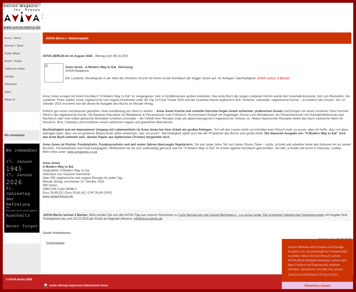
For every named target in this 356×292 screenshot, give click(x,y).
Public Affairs (12, 53)
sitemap (63, 285)
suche (53, 285)
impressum (76, 285)
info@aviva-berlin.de (148, 218)
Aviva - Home (12, 38)
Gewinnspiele (55, 243)
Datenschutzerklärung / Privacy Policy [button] (313, 274)
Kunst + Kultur (13, 61)
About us (9, 99)
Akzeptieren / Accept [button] (317, 285)
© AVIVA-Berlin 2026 (19, 279)
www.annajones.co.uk (82, 152)
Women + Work (14, 45)
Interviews (10, 84)
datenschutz (92, 285)
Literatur (9, 76)
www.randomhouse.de (58, 196)
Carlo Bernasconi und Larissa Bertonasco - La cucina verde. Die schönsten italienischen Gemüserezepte (251, 215)
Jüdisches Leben (14, 68)
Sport (7, 91)
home (104, 285)
